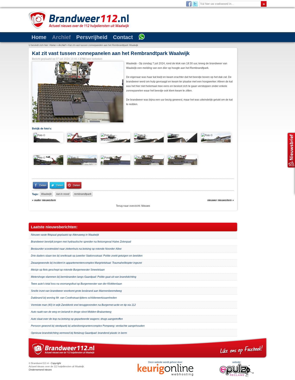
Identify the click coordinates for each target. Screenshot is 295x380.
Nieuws (145, 205)
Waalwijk (46, 194)
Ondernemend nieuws (40, 369)
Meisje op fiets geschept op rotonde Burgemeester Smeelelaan (68, 269)
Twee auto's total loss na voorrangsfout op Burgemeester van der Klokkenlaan (76, 283)
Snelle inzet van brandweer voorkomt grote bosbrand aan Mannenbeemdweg (76, 290)
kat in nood (62, 194)
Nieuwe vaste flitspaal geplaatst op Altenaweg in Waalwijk (65, 234)
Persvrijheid (80, 36)
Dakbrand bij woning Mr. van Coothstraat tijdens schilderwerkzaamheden (74, 297)
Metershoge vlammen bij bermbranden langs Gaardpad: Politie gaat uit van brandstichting (83, 276)
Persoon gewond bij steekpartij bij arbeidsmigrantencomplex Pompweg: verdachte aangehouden (88, 325)
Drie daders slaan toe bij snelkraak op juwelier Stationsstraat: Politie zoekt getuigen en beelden (87, 255)
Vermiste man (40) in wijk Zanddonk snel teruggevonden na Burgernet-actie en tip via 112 (83, 304)
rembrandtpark (82, 194)
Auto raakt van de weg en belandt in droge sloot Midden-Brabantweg (71, 311)
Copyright (56, 363)
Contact (105, 36)
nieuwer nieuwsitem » (220, 200)
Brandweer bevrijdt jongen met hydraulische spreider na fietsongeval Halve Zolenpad (81, 241)
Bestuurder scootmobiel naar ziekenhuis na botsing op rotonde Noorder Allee (76, 248)
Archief (55, 36)
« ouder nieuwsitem (44, 200)
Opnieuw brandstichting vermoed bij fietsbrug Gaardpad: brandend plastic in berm (79, 332)
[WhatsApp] (121, 37)
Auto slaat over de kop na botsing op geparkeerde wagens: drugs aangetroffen (77, 318)
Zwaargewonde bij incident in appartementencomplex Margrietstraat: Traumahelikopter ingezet (86, 262)
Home (37, 36)
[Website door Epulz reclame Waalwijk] (237, 376)
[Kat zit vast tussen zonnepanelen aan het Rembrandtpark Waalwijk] (77, 92)
